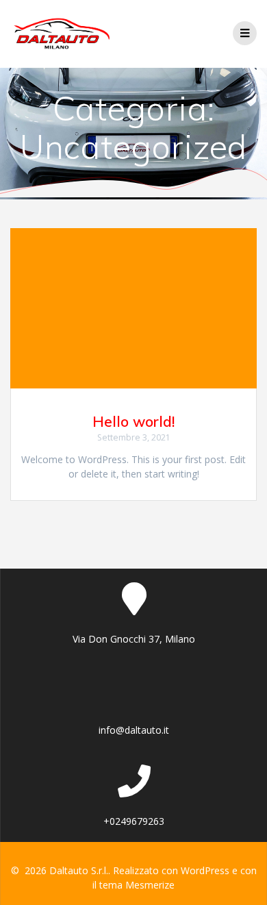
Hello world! (133, 421)
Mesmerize (150, 884)
